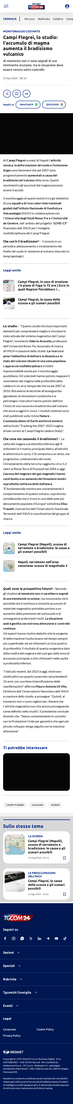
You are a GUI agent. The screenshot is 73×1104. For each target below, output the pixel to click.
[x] (31, 938)
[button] (36, 6)
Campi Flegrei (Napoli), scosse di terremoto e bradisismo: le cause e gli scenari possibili (46, 846)
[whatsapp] (22, 938)
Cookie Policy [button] (45, 1029)
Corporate (9, 1029)
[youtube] (56, 938)
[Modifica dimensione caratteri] (26, 94)
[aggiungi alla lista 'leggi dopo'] (16, 94)
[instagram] (14, 938)
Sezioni (8, 952)
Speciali (9, 965)
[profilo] (67, 6)
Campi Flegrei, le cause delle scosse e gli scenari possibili (46, 884)
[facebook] (5, 938)
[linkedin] (39, 938)
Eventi (8, 1005)
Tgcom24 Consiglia (17, 992)
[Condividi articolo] (7, 94)
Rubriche (9, 979)
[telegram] (48, 938)
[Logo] (36, 6)
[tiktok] (65, 938)
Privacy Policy (11, 1035)
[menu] (6, 6)
